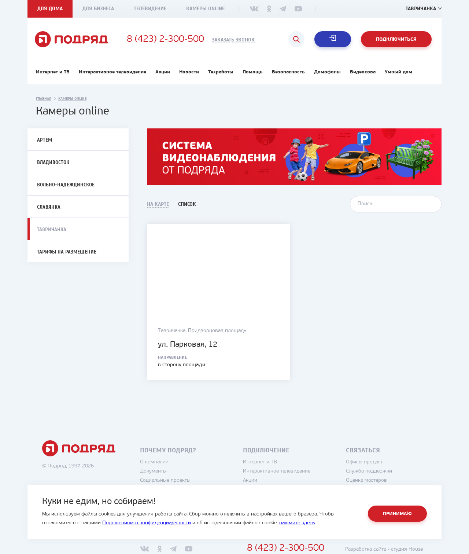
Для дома (50, 9)
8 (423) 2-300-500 (165, 39)
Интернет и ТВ (53, 72)
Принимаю (397, 513)
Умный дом (398, 72)
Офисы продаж (364, 462)
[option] (294, 156)
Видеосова (363, 72)
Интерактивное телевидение (112, 72)
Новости (189, 72)
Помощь (253, 72)
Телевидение (150, 9)
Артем (44, 140)
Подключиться (396, 39)
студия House (407, 549)
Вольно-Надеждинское (66, 185)
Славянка (48, 207)
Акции (162, 72)
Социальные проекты (165, 480)
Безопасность (288, 72)
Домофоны (327, 72)
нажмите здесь (297, 523)
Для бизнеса (98, 9)
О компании (154, 462)
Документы (153, 471)
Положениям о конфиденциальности (146, 523)
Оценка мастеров (366, 480)
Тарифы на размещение (66, 252)
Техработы (220, 72)
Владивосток (53, 162)
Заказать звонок (233, 40)
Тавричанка (421, 9)
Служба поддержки (369, 471)
